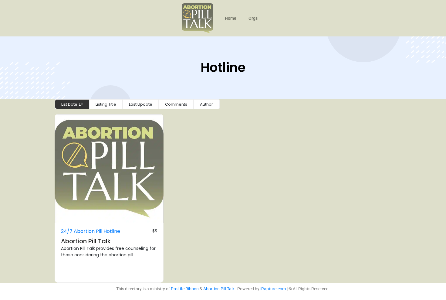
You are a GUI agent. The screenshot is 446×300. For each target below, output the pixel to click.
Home (230, 18)
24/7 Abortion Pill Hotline (90, 231)
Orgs (253, 18)
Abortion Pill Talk (86, 241)
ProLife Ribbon (185, 288)
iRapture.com (273, 288)
